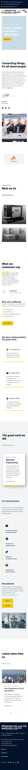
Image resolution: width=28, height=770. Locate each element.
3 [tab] (16, 47)
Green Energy (15, 685)
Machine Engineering (12, 461)
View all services (6, 195)
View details (7, 221)
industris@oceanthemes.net (9, 594)
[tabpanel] (14, 33)
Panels (7, 217)
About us (3, 749)
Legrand (8, 235)
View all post (5, 663)
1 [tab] (11, 47)
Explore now (7, 39)
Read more (10, 87)
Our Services (4, 756)
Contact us (4, 753)
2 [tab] (11, 295)
